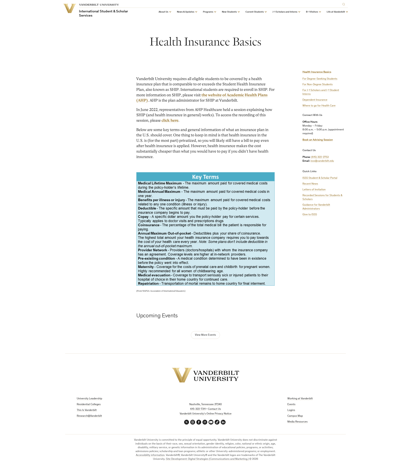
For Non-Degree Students (317, 84)
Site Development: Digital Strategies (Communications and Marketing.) (207, 459)
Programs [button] (208, 12)
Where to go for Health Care (319, 105)
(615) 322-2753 (320, 157)
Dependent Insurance (314, 100)
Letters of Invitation (314, 189)
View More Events (205, 335)
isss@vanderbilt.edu (322, 161)
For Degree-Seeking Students (319, 79)
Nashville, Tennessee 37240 (205, 404)
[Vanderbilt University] (205, 375)
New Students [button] (229, 12)
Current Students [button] (254, 12)
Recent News (310, 184)
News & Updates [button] (185, 12)
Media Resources (297, 422)
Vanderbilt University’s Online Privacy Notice (206, 414)
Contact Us (214, 409)
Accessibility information (150, 455)
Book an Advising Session (317, 140)
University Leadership (89, 398)
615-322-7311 (198, 409)
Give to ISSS (309, 214)
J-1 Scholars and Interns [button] (284, 12)
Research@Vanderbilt (89, 416)
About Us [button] (163, 12)
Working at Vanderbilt (300, 398)
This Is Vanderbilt (87, 410)
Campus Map (295, 416)
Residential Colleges (89, 404)
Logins (291, 410)
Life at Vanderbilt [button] (336, 12)
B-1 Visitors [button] (312, 12)
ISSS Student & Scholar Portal (319, 178)
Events (291, 404)
